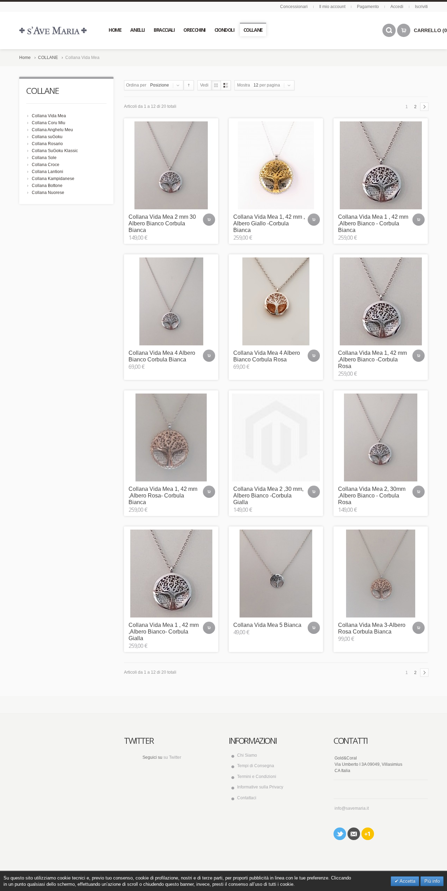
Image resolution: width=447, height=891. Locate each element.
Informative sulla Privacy (260, 787)
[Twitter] (340, 834)
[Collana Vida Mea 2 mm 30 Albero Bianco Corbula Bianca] (171, 165)
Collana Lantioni (47, 171)
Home (25, 57)
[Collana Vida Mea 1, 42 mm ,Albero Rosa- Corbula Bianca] (171, 437)
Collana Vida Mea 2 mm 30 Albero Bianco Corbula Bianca (162, 223)
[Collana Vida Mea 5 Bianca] (276, 573)
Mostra (243, 85)
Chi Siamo (247, 755)
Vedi (204, 85)
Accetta (406, 881)
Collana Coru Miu (48, 122)
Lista (225, 85)
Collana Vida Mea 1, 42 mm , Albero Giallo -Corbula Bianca (269, 223)
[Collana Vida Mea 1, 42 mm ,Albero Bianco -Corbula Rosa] (381, 301)
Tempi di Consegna (255, 765)
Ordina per (136, 85)
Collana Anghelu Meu (52, 129)
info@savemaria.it (352, 808)
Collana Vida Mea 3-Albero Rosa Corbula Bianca (371, 628)
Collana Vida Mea (49, 115)
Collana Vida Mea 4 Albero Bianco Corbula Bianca (162, 356)
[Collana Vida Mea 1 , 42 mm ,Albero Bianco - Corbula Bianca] (381, 165)
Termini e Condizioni (256, 776)
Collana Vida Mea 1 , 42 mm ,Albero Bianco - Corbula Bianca (373, 223)
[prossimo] (424, 107)
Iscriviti (421, 6)
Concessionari (294, 6)
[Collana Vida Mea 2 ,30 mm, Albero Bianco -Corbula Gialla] (276, 437)
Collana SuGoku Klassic (55, 150)
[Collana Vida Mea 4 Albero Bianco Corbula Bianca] (171, 301)
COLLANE (48, 57)
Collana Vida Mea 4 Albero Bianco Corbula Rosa (266, 356)
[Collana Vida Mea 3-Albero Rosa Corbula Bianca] (381, 573)
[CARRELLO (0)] (403, 30)
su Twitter (172, 757)
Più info (432, 881)
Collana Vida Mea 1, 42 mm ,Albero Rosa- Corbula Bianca (163, 495)
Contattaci (246, 797)
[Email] (353, 834)
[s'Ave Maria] (53, 30)
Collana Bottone (47, 185)
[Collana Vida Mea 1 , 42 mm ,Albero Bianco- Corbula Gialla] (171, 573)
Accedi (396, 6)
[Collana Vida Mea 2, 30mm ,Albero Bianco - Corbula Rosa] (381, 437)
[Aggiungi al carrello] (209, 220)
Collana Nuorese (48, 192)
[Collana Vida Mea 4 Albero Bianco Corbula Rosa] (276, 301)
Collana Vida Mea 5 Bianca (267, 625)
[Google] (367, 834)
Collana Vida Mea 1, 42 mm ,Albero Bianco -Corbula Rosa (372, 359)
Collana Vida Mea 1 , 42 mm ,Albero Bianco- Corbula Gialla (164, 631)
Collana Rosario (47, 143)
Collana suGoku (47, 136)
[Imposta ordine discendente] (188, 85)
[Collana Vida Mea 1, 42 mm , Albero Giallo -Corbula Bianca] (276, 165)
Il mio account (332, 6)
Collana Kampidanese (53, 178)
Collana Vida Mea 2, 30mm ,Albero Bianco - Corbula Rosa (371, 495)
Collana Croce (45, 164)
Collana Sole (44, 157)
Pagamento (368, 6)
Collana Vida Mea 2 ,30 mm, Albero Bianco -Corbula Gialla (268, 495)
